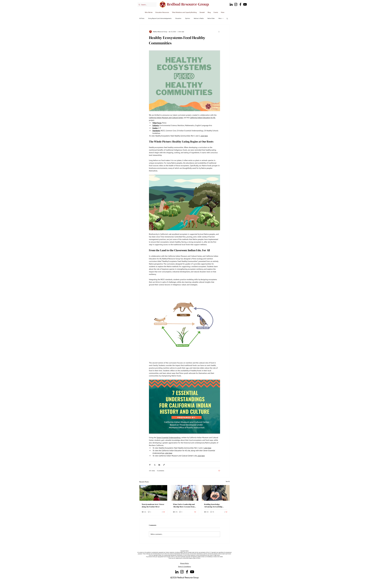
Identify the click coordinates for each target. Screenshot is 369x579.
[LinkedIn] (231, 4)
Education (178, 18)
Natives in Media (199, 18)
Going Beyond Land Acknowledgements (160, 18)
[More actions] (219, 31)
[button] (227, 18)
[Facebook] (240, 4)
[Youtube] (245, 4)
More (220, 18)
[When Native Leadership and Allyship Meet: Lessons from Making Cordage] (184, 493)
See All (228, 481)
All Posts (141, 18)
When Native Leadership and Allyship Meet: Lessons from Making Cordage (184, 505)
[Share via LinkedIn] (159, 465)
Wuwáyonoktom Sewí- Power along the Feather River (153, 505)
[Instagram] (236, 4)
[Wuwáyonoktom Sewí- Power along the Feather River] (153, 493)
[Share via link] (164, 465)
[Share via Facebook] (150, 465)
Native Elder (211, 18)
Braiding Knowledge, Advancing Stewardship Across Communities (213, 505)
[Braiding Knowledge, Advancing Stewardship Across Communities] (216, 493)
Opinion (187, 18)
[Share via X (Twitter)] (154, 465)
